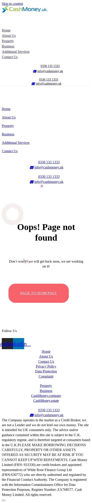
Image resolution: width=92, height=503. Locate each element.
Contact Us (10, 57)
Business (8, 46)
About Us (9, 36)
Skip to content (12, 4)
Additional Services (15, 51)
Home (6, 30)
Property (8, 41)
